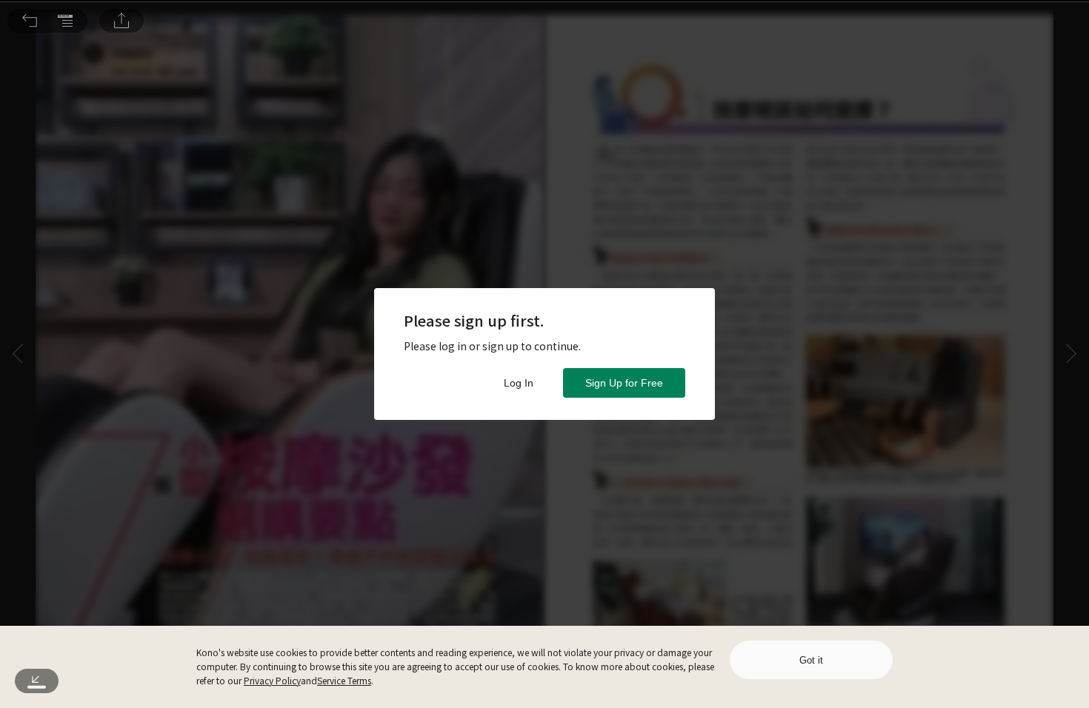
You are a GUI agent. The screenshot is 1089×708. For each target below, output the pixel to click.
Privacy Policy (272, 680)
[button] (29, 21)
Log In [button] (518, 383)
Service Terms (344, 680)
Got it (811, 660)
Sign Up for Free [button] (624, 383)
